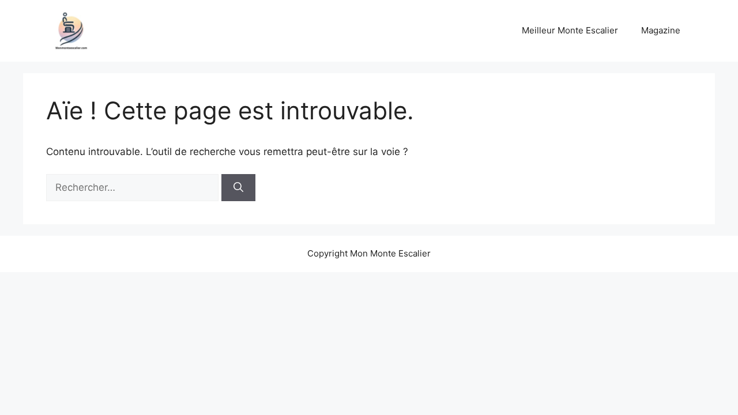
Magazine (660, 30)
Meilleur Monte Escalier (570, 30)
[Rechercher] (238, 188)
